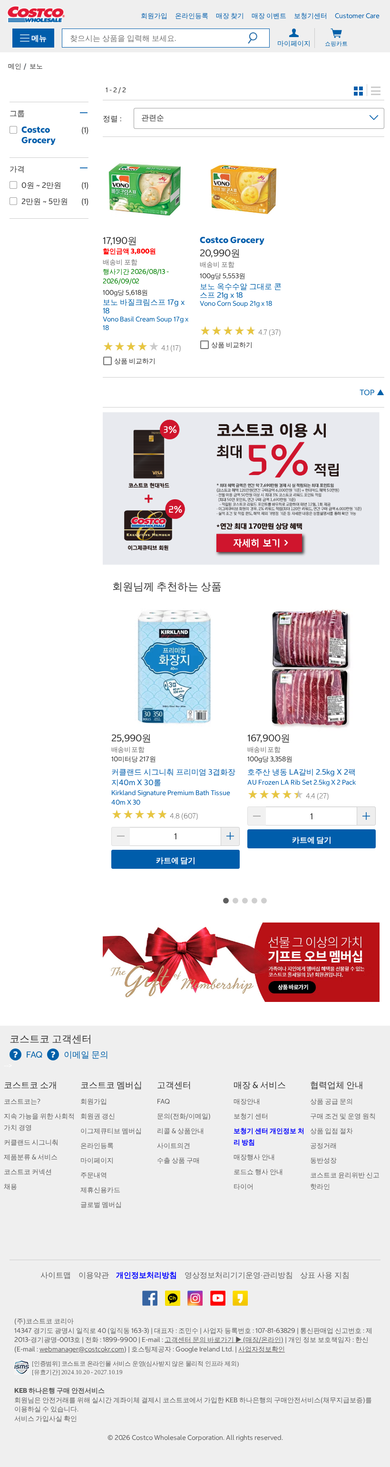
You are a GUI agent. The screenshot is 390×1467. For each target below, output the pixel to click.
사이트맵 (55, 1275)
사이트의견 (173, 1145)
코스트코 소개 (30, 1084)
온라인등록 (97, 1145)
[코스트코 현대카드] (241, 559)
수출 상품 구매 (178, 1160)
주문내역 (93, 1175)
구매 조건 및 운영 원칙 (343, 1116)
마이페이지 (97, 1160)
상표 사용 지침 (325, 1275)
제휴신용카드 (100, 1189)
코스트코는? (22, 1101)
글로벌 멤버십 (101, 1204)
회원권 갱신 (97, 1116)
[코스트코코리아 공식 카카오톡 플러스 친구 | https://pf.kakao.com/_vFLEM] (173, 1301)
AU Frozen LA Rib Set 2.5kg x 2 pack (301, 782)
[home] (36, 14)
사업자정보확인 (261, 1349)
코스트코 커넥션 (28, 1171)
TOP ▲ (372, 392)
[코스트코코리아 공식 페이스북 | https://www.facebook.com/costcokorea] (150, 1301)
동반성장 (323, 1160)
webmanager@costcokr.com (81, 1349)
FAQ (163, 1101)
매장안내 (247, 1101)
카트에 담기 (175, 860)
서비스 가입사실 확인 (45, 1418)
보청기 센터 (251, 1116)
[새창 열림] (23, 1369)
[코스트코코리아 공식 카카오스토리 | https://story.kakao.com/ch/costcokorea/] (240, 1301)
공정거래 (323, 1145)
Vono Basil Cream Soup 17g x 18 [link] (145, 323)
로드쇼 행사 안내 (258, 1171)
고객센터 (174, 1084)
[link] (146, 229)
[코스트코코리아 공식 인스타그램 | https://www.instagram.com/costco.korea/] (195, 1301)
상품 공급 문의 (331, 1101)
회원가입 (93, 1101)
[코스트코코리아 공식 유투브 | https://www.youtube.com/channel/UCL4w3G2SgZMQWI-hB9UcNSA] (218, 1301)
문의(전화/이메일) (184, 1116)
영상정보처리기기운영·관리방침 (239, 1275)
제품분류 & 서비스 (31, 1157)
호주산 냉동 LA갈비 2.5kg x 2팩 (301, 772)
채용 (10, 1186)
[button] (258, 38)
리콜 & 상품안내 (180, 1131)
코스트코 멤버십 (111, 1084)
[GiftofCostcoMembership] (241, 997)
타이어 (244, 1186)
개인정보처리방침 (146, 1275)
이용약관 (93, 1275)
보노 (36, 66)
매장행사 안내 (254, 1157)
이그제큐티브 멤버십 (111, 1131)
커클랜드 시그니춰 (31, 1142)
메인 (14, 66)
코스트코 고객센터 (51, 1038)
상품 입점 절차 (331, 1131)
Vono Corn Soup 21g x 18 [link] (236, 303)
